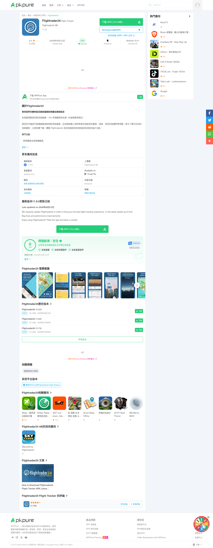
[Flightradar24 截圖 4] (95, 285)
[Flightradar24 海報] (29, 285)
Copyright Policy (52, 544)
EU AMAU (69, 544)
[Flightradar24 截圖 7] (144, 285)
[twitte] (21, 537)
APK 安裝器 (91, 524)
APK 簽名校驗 (92, 528)
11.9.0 (30, 165)
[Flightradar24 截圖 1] (45, 285)
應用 (29, 15)
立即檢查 (27, 193)
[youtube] (26, 537)
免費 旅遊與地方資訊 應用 (34, 183)
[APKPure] (22, 5)
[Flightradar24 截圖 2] (62, 285)
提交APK (141, 533)
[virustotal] (60, 241)
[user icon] (197, 5)
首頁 (23, 15)
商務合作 (198, 533)
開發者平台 (141, 524)
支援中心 (198, 537)
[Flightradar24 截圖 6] (127, 285)
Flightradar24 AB (50, 25)
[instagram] (17, 537)
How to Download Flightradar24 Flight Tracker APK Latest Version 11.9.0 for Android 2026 (37, 487)
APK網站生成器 (143, 528)
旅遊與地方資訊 (39, 15)
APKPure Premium (94, 537)
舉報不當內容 (89, 193)
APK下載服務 (92, 533)
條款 (61, 544)
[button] (82, 42)
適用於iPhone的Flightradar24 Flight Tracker (43, 385)
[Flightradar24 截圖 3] (78, 285)
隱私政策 (41, 544)
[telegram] (12, 537)
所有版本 (82, 339)
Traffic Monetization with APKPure (151, 537)
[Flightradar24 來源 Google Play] (90, 174)
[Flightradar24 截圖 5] (111, 285)
